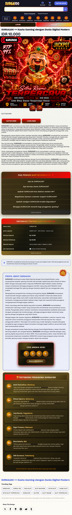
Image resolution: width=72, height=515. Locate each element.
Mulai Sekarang (36, 361)
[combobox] (33, 9)
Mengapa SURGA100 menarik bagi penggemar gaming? (36, 207)
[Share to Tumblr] (31, 509)
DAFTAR (54, 25)
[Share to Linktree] (15, 509)
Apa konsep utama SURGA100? (36, 187)
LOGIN (18, 25)
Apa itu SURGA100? (36, 181)
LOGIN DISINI (31, 121)
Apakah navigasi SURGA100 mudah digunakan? (36, 202)
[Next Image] (70, 72)
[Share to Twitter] (5, 509)
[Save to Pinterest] (21, 509)
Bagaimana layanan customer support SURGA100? (36, 197)
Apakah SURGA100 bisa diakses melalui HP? (36, 192)
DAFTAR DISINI (11, 121)
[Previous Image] (1, 72)
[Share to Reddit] (26, 509)
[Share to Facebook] (10, 509)
